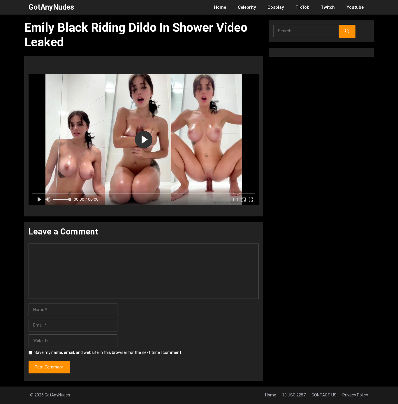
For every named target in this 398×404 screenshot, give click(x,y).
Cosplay (275, 7)
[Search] (347, 31)
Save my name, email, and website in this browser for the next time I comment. (108, 352)
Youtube (355, 7)
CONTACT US (324, 395)
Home (220, 7)
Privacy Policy (355, 395)
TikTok (302, 7)
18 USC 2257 (294, 395)
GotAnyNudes (51, 7)
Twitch (328, 7)
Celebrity (247, 7)
